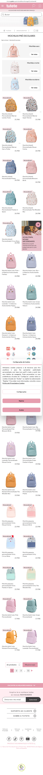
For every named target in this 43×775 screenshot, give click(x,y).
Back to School (5, 40)
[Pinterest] (21, 739)
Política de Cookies (17, 729)
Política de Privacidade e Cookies (13, 383)
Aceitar (21, 410)
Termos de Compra (39, 729)
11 (28, 670)
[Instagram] (34, 739)
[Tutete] (12, 6)
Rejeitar (21, 401)
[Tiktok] (15, 739)
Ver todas (34, 54)
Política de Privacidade (5, 729)
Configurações (21, 392)
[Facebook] (9, 739)
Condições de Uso (28, 729)
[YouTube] (28, 739)
